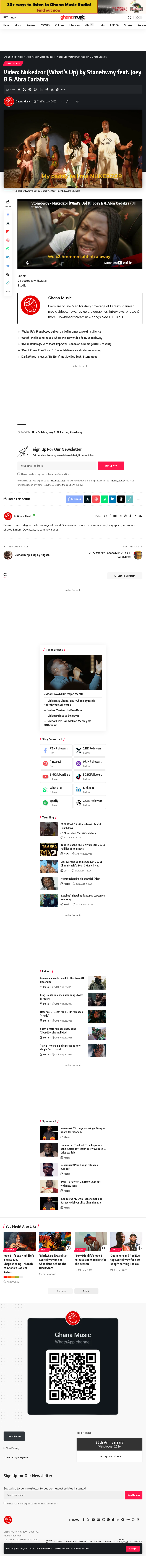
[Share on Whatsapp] (35, 89)
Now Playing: (13, 1448)
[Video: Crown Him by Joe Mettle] (73, 672)
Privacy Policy (117, 480)
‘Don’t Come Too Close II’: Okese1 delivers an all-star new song (61, 350)
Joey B (52, 432)
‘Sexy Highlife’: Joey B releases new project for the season (90, 1260)
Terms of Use (81, 1548)
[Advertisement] (80, 394)
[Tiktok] (90, 776)
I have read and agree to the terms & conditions (46, 474)
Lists (66, 870)
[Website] (105, 516)
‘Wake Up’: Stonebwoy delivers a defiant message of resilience (61, 331)
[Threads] (90, 803)
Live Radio (14, 1436)
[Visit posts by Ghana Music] (8, 516)
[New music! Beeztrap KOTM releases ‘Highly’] (97, 1016)
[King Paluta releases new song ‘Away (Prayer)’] (97, 999)
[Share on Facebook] (18, 89)
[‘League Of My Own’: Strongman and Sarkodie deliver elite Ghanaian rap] (49, 1203)
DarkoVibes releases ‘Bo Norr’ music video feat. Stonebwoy (59, 356)
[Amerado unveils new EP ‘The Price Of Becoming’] (97, 983)
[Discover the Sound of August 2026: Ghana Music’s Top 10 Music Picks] (49, 866)
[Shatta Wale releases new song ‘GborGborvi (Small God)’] (97, 1033)
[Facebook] (110, 516)
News (66, 853)
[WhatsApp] (56, 790)
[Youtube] (56, 776)
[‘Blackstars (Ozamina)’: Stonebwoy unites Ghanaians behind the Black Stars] (55, 1241)
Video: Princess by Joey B (63, 715)
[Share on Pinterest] (29, 89)
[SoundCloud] (140, 516)
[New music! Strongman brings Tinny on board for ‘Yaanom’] (49, 1133)
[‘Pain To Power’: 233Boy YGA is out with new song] (49, 1186)
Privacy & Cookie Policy (55, 1548)
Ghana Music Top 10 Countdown (80, 833)
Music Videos (13, 63)
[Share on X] (24, 89)
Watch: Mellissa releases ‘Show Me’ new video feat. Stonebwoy (61, 338)
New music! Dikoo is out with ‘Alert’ (81, 878)
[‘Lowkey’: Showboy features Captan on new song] (49, 900)
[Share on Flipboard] (8, 231)
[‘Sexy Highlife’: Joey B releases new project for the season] (91, 1241)
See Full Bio (111, 317)
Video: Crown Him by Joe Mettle (64, 694)
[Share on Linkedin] (40, 89)
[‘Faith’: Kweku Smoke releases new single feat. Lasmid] (97, 1050)
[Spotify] (56, 803)
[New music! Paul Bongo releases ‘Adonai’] (49, 1169)
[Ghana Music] (73, 17)
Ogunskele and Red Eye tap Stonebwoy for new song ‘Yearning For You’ (125, 1260)
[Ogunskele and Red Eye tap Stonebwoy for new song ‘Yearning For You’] (126, 1241)
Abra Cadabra (39, 432)
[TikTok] (130, 516)
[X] (90, 750)
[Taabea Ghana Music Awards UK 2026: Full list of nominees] (49, 849)
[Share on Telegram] (46, 89)
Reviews (10, 1250)
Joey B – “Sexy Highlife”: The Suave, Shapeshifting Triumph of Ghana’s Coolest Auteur (19, 1264)
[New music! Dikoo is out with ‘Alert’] (49, 883)
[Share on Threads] (51, 89)
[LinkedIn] (135, 516)
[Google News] (98, 1519)
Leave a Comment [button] (126, 575)
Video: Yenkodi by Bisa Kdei (65, 710)
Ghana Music (23, 101)
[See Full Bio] (123, 317)
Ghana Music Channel (66, 484)
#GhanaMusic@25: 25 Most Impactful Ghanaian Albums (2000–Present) (66, 344)
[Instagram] (120, 516)
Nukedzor (62, 432)
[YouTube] (115, 516)
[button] (133, 1549)
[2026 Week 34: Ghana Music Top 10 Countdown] (49, 829)
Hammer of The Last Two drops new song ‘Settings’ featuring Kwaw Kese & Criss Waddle (83, 1149)
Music (67, 883)
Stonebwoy (75, 432)
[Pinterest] (125, 516)
